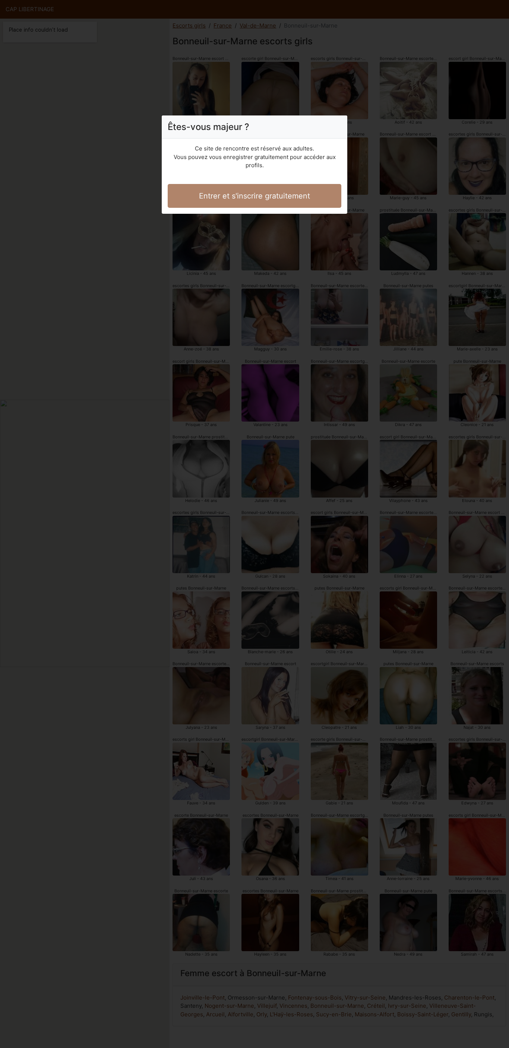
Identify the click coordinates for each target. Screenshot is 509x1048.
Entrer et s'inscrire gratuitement (254, 195)
